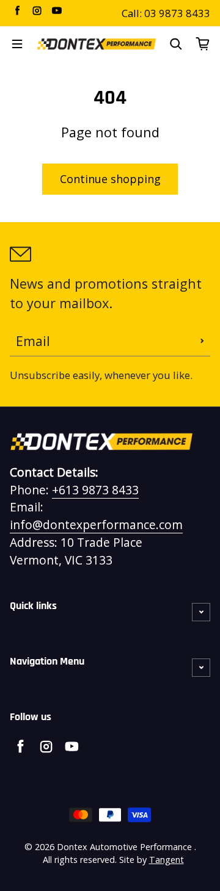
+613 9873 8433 (95, 490)
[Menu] (17, 44)
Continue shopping (110, 178)
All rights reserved (79, 859)
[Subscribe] (202, 341)
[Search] (176, 44)
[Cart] (203, 44)
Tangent (166, 859)
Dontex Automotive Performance (124, 847)
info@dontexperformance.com (96, 524)
